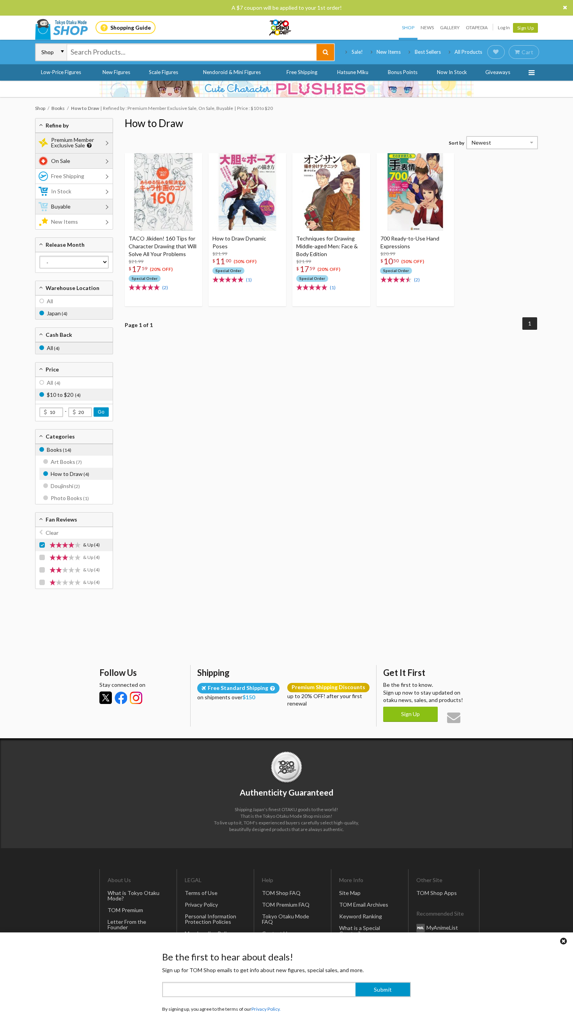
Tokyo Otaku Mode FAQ (285, 919)
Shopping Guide (130, 27)
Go (101, 412)
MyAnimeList (442, 927)
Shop (408, 27)
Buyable (61, 206)
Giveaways (497, 72)
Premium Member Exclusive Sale (72, 142)
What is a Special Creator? (359, 931)
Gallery (450, 27)
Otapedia (477, 27)
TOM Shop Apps (436, 893)
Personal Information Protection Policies (210, 919)
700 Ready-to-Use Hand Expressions (409, 242)
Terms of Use (201, 893)
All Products (468, 52)
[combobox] (192, 52)
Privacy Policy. (266, 1008)
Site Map (350, 893)
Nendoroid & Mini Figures (232, 72)
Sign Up (525, 28)
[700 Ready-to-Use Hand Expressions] (415, 192)
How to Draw (154, 123)
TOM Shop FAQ (281, 893)
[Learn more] (88, 145)
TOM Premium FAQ (285, 904)
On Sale (60, 160)
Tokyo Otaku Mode (280, 27)
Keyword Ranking (360, 916)
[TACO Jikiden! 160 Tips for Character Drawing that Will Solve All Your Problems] (163, 192)
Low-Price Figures (61, 72)
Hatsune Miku (352, 72)
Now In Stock (452, 72)
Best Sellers (428, 52)
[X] (105, 697)
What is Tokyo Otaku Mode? (133, 896)
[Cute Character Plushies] (286, 89)
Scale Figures (163, 72)
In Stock (61, 191)
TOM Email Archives (363, 904)
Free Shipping (301, 72)
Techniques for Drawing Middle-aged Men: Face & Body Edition (327, 246)
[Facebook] (121, 697)
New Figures (116, 72)
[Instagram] (136, 697)
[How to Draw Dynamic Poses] (247, 192)
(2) (165, 287)
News (427, 27)
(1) (249, 280)
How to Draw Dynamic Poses (239, 242)
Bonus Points (402, 72)
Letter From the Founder (127, 924)
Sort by (456, 143)
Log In (504, 27)
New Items (389, 52)
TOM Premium (125, 910)
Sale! (357, 52)
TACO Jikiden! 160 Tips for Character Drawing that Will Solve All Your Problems (162, 246)
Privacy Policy (201, 904)
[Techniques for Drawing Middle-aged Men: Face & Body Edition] (331, 192)
